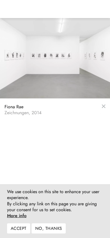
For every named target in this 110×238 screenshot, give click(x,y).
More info (17, 215)
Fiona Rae (14, 106)
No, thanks (48, 228)
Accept (19, 228)
